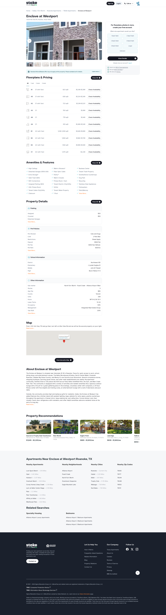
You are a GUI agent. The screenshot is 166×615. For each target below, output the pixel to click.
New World (57, 436)
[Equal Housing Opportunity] (51, 545)
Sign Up (110, 3)
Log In (119, 3)
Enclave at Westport (42, 16)
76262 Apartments (69, 11)
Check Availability (94, 89)
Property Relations (90, 563)
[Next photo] (99, 41)
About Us (110, 553)
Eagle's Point (84, 436)
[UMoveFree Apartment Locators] (31, 545)
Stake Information (85, 594)
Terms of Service (112, 563)
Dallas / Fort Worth (38, 11)
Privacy (109, 567)
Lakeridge (110, 436)
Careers (109, 556)
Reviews (109, 560)
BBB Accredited (112, 574)
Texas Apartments (113, 550)
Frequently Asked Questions (93, 553)
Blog (85, 560)
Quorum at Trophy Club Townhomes (38, 436)
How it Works (88, 550)
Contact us (32, 561)
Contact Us (88, 567)
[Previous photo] (29, 41)
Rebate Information (90, 556)
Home (28, 11)
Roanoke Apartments (54, 11)
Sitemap (109, 570)
